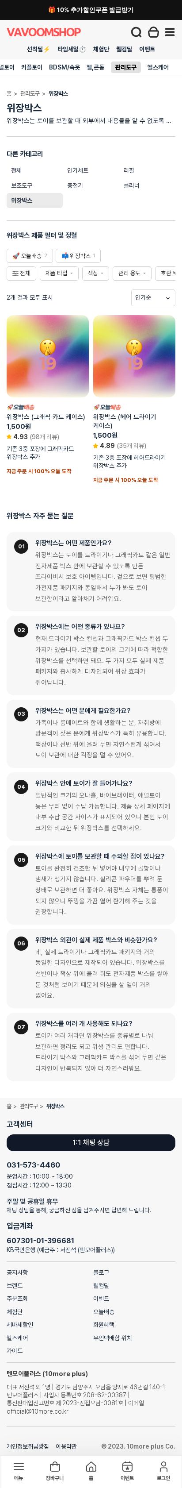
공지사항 (17, 1272)
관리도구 (125, 67)
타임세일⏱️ (71, 49)
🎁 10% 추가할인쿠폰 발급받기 (91, 9)
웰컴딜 (124, 49)
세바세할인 (20, 1324)
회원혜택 (103, 1324)
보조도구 (21, 185)
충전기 (75, 185)
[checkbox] (30, 256)
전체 (16, 170)
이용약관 (66, 1446)
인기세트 (77, 170)
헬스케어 (158, 67)
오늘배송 (103, 1311)
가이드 (15, 1350)
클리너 (132, 185)
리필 (129, 170)
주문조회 (17, 1298)
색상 (93, 273)
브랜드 (15, 1285)
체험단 (101, 49)
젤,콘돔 (95, 67)
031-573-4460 (33, 1164)
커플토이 (31, 67)
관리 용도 (129, 273)
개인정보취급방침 (28, 1446)
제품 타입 (57, 273)
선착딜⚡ (38, 49)
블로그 (101, 1272)
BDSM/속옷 (64, 67)
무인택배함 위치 (112, 1338)
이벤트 (147, 49)
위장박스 (21, 200)
